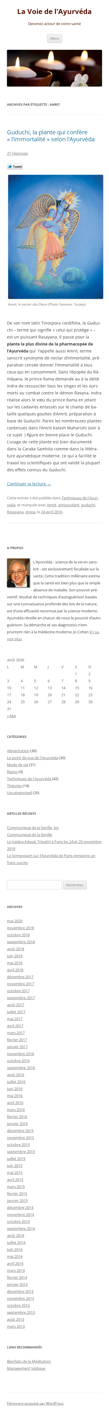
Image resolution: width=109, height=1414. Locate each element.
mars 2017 (16, 1032)
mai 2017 (14, 1018)
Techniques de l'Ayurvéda (29, 778)
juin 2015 (14, 1165)
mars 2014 (16, 1270)
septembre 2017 (21, 997)
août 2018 (15, 948)
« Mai (11, 715)
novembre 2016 (20, 1053)
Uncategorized (19, 792)
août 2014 (15, 1235)
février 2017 (17, 1039)
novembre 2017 (20, 983)
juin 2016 (14, 1088)
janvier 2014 (17, 1284)
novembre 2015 (20, 1137)
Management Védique (26, 1368)
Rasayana (15, 511)
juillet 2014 (16, 1242)
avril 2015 (15, 1179)
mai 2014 (14, 1256)
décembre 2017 (20, 976)
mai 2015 (14, 1172)
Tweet (15, 167)
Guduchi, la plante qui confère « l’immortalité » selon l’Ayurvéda (51, 135)
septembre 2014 (21, 1228)
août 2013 (15, 1319)
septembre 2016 (21, 1067)
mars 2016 (16, 1109)
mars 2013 (16, 1326)
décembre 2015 (20, 1130)
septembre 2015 (21, 1151)
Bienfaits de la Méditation (29, 1361)
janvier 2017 (17, 1046)
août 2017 (15, 1004)
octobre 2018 (18, 934)
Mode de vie (17, 764)
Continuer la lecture (29, 483)
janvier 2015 (17, 1200)
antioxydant (68, 504)
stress (30, 511)
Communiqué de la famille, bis (33, 827)
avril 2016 (15, 1102)
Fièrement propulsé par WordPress (35, 1403)
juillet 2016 (16, 1081)
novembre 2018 (20, 927)
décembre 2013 (20, 1291)
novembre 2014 (20, 1214)
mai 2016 (14, 1095)
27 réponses (17, 153)
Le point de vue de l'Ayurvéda (32, 757)
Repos (12, 771)
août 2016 (15, 1074)
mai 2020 (14, 920)
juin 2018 (14, 955)
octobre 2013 (18, 1305)
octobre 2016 (18, 1060)
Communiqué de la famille (29, 834)
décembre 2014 (20, 1207)
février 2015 (17, 1193)
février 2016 (17, 1116)
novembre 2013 (20, 1298)
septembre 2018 (21, 941)
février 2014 (17, 1277)
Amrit (51, 504)
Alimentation (18, 750)
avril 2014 (15, 1263)
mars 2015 (16, 1186)
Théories (14, 785)
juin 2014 (14, 1249)
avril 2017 (15, 1025)
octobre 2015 (18, 1144)
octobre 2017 (18, 990)
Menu (54, 38)
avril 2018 (15, 969)
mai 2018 (14, 962)
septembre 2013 (21, 1312)
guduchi (88, 504)
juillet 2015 (16, 1158)
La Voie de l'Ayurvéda (54, 11)
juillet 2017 (16, 1011)
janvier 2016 (17, 1123)
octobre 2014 (18, 1221)
